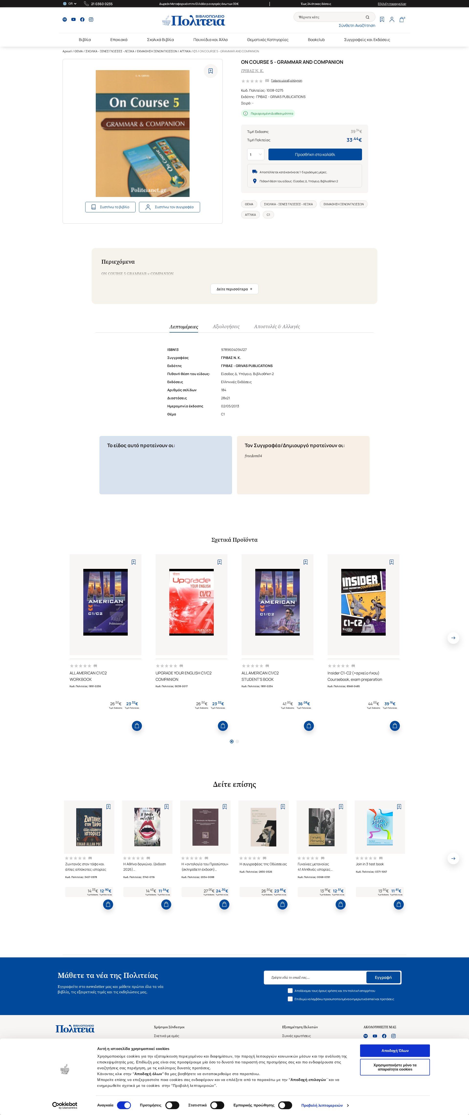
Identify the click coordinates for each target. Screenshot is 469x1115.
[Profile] (392, 20)
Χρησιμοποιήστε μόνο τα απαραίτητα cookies (394, 1067)
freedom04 (253, 455)
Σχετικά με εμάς (166, 1035)
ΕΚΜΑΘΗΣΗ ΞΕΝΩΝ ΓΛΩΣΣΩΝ (157, 51)
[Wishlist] (382, 20)
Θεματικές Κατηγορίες (267, 39)
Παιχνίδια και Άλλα (210, 39)
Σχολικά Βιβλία (160, 39)
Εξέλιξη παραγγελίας (392, 4)
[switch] (172, 1105)
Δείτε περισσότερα (234, 289)
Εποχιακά (119, 39)
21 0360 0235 (102, 3)
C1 (195, 51)
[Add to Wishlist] (211, 71)
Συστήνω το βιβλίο (114, 207)
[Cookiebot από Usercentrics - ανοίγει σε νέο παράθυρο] (64, 1105)
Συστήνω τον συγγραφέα (174, 207)
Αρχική (67, 51)
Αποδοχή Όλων (395, 1051)
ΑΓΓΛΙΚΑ (185, 51)
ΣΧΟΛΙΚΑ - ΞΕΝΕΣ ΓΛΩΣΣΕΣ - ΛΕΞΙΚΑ (109, 51)
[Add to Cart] (137, 726)
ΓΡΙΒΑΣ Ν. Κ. (252, 70)
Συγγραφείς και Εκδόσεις (367, 39)
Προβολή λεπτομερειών (322, 1105)
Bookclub (316, 39)
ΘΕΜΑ (79, 51)
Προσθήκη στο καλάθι (315, 154)
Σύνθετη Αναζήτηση (357, 25)
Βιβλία (85, 39)
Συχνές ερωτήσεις (296, 1035)
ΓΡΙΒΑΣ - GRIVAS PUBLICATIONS (281, 96)
